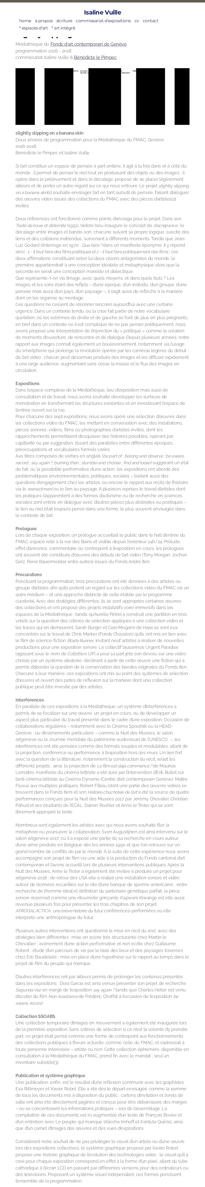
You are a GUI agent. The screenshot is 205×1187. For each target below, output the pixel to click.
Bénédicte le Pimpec (95, 57)
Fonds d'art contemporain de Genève (88, 44)
